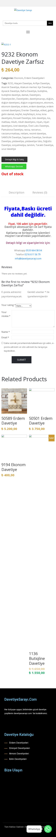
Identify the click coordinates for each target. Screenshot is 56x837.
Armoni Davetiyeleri (19, 753)
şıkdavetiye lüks (33, 141)
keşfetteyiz (29, 114)
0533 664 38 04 (34, 250)
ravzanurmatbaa (10, 133)
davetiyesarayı (37, 98)
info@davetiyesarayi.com (28, 258)
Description (16, 192)
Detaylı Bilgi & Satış (14, 159)
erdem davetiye (37, 106)
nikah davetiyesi (26, 121)
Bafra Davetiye (28, 91)
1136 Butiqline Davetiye (37, 658)
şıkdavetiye (18, 141)
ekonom (48, 102)
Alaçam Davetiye (23, 83)
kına (38, 114)
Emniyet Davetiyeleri (19, 748)
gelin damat (7, 114)
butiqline (42, 91)
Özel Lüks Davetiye (38, 125)
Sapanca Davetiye (31, 137)
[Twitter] (54, 3)
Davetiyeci (34, 94)
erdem (24, 106)
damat (25, 94)
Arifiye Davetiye (41, 83)
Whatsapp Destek (14, 166)
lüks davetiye (39, 118)
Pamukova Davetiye (12, 129)
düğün (49, 98)
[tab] (16, 193)
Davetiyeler (22, 98)
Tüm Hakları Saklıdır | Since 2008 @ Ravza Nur (26, 827)
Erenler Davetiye (30, 110)
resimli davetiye (37, 133)
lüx (48, 118)
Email (5, 337)
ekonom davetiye (10, 106)
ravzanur (36, 129)
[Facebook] (40, 3)
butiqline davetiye (10, 94)
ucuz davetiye (8, 149)
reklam (24, 133)
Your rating (8, 305)
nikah (14, 121)
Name (5, 331)
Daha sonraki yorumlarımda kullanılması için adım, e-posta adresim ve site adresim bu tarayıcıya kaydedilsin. (29, 347)
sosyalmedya (19, 145)
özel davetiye (20, 125)
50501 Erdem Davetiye (40, 421)
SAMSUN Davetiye (11, 137)
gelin (50, 110)
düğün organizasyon (32, 102)
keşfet (18, 114)
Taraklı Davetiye (44, 145)
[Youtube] (49, 3)
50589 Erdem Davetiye (13, 421)
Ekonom (18, 78)
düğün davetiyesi (10, 102)
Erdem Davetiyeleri (34, 78)
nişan (39, 121)
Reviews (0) (39, 192)
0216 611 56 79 (32, 254)
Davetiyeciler (8, 98)
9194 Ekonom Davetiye (13, 467)
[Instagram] (45, 3)
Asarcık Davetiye (10, 87)
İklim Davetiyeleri (18, 759)
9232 (10, 83)
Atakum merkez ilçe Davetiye (35, 87)
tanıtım (30, 145)
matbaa (5, 121)
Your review (5, 314)
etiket (43, 110)
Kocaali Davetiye (22, 118)
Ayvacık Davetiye (10, 91)
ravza (27, 129)
